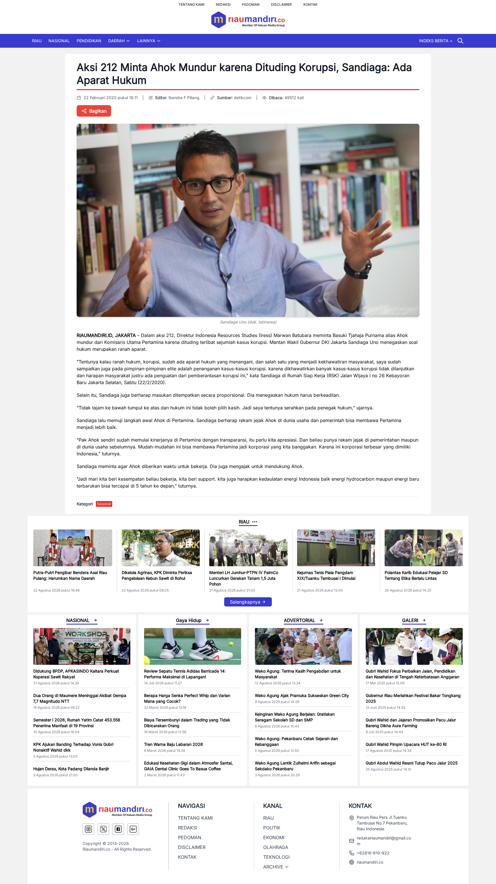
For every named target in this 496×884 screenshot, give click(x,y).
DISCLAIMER (281, 2)
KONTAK (310, 2)
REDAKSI (223, 2)
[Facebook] (118, 829)
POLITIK (271, 828)
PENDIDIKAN (89, 40)
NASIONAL (59, 40)
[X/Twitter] (103, 829)
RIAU (37, 40)
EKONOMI (273, 837)
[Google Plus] (133, 829)
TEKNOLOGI (276, 857)
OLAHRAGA (275, 847)
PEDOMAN (250, 2)
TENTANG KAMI (191, 2)
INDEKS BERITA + (435, 40)
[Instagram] (88, 829)
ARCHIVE (273, 867)
